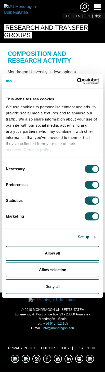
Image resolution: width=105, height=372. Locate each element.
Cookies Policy (55, 348)
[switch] (92, 185)
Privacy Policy (22, 348)
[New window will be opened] (15, 359)
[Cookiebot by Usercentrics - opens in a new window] (77, 81)
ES (78, 16)
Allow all (52, 253)
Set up (83, 237)
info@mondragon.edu (58, 328)
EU (68, 16)
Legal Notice (87, 348)
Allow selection (52, 270)
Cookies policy (37, 150)
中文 (98, 16)
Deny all (52, 286)
